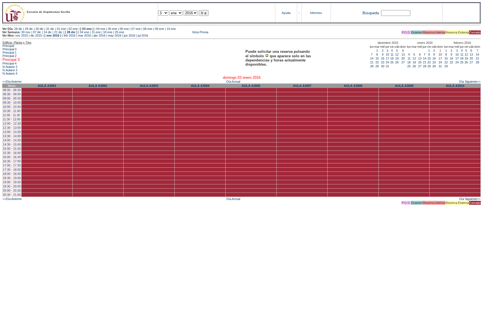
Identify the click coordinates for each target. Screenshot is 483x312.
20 (403, 58)
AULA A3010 (455, 85)
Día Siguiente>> (469, 81)
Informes (316, 13)
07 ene (136, 28)
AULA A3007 (302, 85)
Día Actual (233, 81)
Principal (8, 45)
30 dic (39, 28)
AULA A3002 (98, 85)
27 (403, 62)
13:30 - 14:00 (12, 136)
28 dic (18, 28)
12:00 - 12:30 (12, 123)
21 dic (58, 32)
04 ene (100, 28)
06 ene (124, 28)
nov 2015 (21, 35)
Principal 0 (9, 49)
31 (387, 66)
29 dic (29, 28)
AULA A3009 (404, 85)
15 (377, 58)
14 (371, 58)
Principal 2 (9, 56)
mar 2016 (84, 35)
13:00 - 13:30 (12, 132)
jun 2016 (129, 35)
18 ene (107, 32)
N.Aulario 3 (10, 70)
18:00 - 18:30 (12, 173)
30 (382, 66)
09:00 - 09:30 (12, 98)
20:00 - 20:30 (12, 190)
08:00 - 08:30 (12, 90)
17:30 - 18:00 (12, 169)
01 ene (61, 28)
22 (377, 62)
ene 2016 (52, 35)
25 (392, 62)
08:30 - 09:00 (12, 94)
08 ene (147, 28)
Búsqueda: (371, 13)
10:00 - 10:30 (12, 106)
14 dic (48, 32)
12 (397, 54)
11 (392, 54)
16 (382, 58)
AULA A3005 (251, 85)
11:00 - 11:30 (11, 115)
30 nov (25, 32)
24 (387, 62)
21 (371, 62)
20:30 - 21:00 (12, 194)
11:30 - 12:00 (11, 119)
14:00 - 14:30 (12, 140)
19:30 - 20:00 (12, 186)
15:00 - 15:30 (12, 148)
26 (397, 62)
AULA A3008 (353, 85)
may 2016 (114, 35)
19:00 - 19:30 (12, 182)
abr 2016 (99, 35)
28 (371, 66)
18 (392, 58)
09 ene (159, 28)
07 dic (37, 32)
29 (377, 66)
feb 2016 (69, 35)
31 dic (50, 28)
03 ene (87, 28)
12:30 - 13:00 (12, 127)
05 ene (112, 28)
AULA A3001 (47, 85)
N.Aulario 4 (10, 73)
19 (397, 58)
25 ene (119, 32)
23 (382, 62)
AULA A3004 (200, 85)
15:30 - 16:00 (12, 152)
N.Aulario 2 (10, 66)
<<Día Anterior (12, 81)
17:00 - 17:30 (12, 165)
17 (387, 58)
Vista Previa (166, 32)
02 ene (73, 28)
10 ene (171, 28)
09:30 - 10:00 (12, 102)
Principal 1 (9, 52)
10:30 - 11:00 (11, 111)
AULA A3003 (149, 85)
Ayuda (286, 13)
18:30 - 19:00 (12, 178)
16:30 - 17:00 (12, 161)
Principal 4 (9, 63)
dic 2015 (36, 35)
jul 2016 (143, 35)
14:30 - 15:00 (12, 144)
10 (387, 54)
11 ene (96, 32)
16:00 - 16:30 (12, 157)
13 (403, 54)
